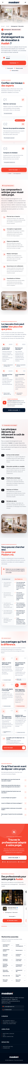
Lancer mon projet (13, 169)
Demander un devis (13, 920)
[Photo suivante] (21, 897)
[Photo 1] (10, 903)
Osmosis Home (12, 908)
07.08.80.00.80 (8, 1009)
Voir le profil (11, 916)
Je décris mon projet (13, 410)
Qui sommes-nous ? (9, 1020)
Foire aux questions (9, 1023)
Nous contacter (8, 1036)
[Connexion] (25, 2)
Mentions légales (8, 1033)
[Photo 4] (13, 903)
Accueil (2, 26)
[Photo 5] (14, 903)
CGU (4, 1035)
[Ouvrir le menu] (2, 2)
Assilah (7, 26)
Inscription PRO (8, 1046)
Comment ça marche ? (10, 1022)
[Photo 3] (12, 903)
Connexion (6, 1048)
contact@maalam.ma (9, 1006)
